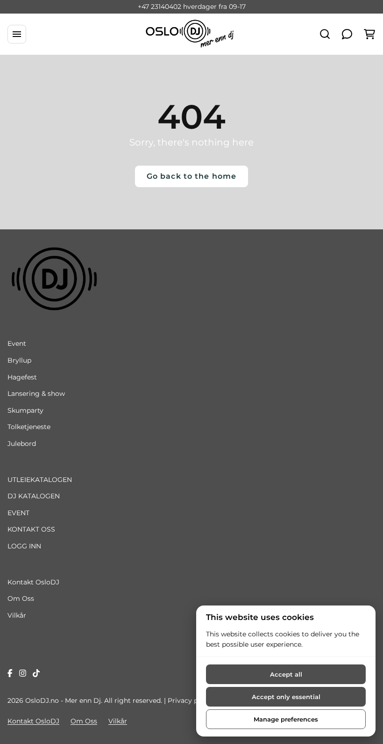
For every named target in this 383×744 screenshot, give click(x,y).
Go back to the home (191, 176)
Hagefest (22, 377)
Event (16, 343)
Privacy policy (190, 700)
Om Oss (20, 598)
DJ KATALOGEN (33, 496)
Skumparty (25, 410)
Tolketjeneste (28, 427)
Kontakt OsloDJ (33, 582)
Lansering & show (36, 393)
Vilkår (16, 615)
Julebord (21, 443)
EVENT (18, 513)
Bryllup (19, 360)
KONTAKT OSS (31, 529)
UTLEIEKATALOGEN (39, 479)
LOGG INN (24, 546)
